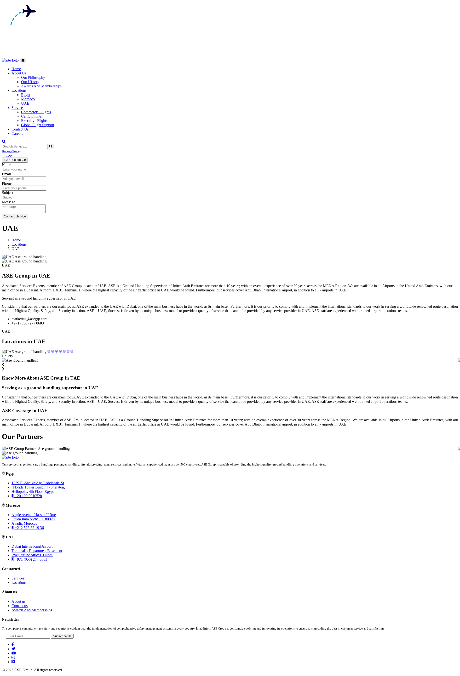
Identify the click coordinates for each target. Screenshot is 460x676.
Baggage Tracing (11, 151)
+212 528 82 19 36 (29, 528)
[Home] (10, 457)
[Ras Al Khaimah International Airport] (48, 352)
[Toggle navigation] (23, 60)
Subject (7, 193)
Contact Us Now (15, 216)
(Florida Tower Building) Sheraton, (38, 487)
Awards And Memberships (41, 86)
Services (18, 108)
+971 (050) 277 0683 (30, 559)
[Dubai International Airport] (64, 352)
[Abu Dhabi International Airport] (71, 352)
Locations (19, 90)
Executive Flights (34, 121)
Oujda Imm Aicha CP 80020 (33, 519)
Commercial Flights (36, 112)
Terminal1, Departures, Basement (37, 551)
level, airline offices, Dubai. (32, 555)
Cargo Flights (31, 116)
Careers (17, 133)
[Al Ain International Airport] (56, 352)
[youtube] (14, 653)
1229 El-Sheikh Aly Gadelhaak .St (38, 483)
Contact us (20, 606)
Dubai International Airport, (32, 546)
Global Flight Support (37, 125)
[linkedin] (13, 662)
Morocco (28, 99)
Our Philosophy (33, 77)
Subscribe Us (62, 636)
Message (8, 202)
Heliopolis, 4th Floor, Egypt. (33, 491)
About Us (19, 73)
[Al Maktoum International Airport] (68, 352)
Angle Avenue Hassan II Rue (34, 515)
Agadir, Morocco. (25, 523)
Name (6, 165)
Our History (30, 82)
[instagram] (13, 657)
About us (18, 601)
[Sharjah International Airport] (60, 352)
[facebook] (13, 644)
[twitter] (13, 649)
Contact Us (20, 129)
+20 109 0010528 (28, 496)
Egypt (25, 95)
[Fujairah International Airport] (52, 352)
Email (6, 174)
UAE (25, 103)
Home (16, 69)
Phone (7, 183)
